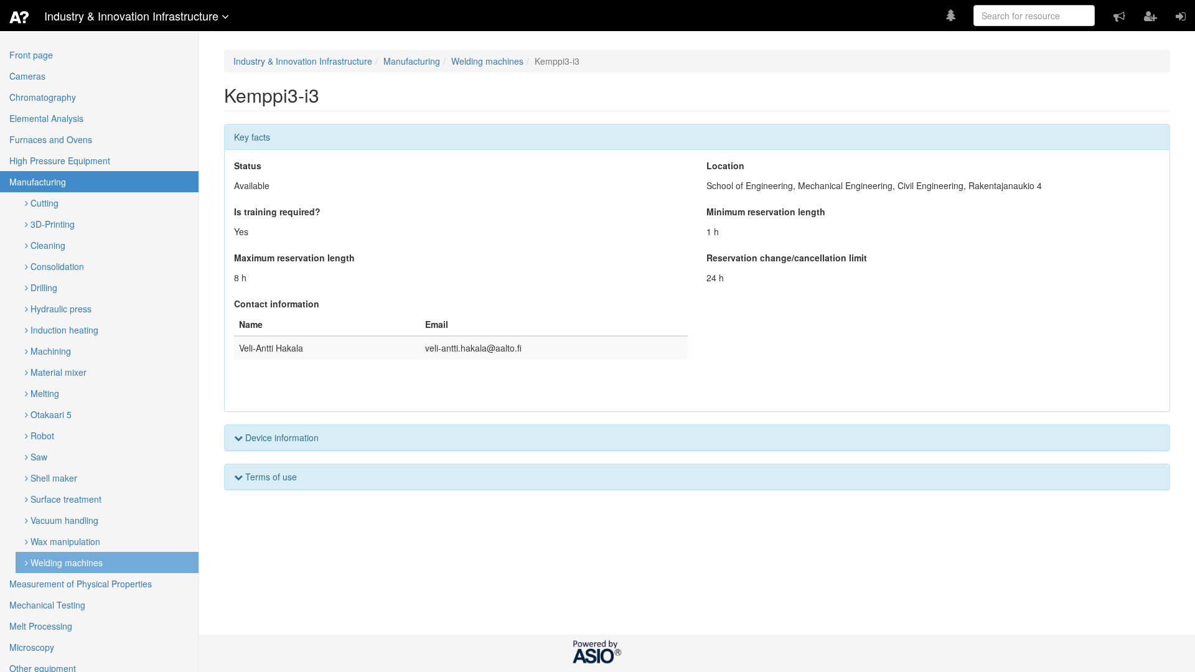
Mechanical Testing (47, 605)
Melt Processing (40, 626)
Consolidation (56, 266)
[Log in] (1180, 15)
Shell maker (52, 478)
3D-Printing (51, 224)
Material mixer (57, 372)
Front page (31, 55)
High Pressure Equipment (59, 160)
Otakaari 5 (50, 414)
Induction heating (63, 330)
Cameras (27, 76)
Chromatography (42, 97)
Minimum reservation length (765, 211)
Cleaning (46, 245)
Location (725, 165)
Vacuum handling (63, 520)
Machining (49, 351)
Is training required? (277, 211)
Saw (37, 456)
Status (247, 165)
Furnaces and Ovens (50, 139)
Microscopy (31, 647)
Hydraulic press (59, 308)
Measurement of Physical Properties (80, 583)
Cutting (43, 203)
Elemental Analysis (46, 118)
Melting (43, 393)
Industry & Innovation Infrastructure (302, 61)
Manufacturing (37, 181)
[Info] (1119, 15)
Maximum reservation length (294, 257)
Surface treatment (64, 499)
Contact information (276, 303)
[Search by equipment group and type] (951, 14)
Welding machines (65, 562)
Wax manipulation (64, 541)
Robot (41, 435)
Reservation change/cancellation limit (786, 257)
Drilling (42, 287)
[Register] (1150, 15)
